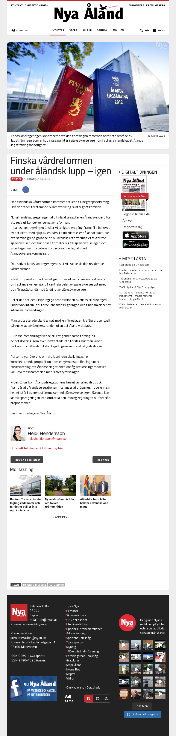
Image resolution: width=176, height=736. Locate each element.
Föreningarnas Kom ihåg (82, 656)
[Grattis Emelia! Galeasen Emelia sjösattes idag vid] (148, 681)
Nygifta (70, 674)
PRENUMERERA (155, 5)
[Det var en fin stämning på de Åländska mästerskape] (124, 645)
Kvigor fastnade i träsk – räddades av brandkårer (140, 306)
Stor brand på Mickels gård (134, 265)
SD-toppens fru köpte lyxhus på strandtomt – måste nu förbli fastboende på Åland (137, 295)
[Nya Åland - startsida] (88, 23)
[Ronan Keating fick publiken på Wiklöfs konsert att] (160, 669)
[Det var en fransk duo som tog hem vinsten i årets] (136, 657)
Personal (72, 610)
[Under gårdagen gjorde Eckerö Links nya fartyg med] (148, 657)
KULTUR (87, 30)
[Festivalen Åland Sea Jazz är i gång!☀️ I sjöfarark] (148, 645)
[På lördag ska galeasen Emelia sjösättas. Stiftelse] (148, 694)
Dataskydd (93, 687)
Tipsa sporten (75, 642)
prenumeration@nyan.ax (28, 637)
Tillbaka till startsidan (26, 460)
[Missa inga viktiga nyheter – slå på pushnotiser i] (160, 657)
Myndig (71, 646)
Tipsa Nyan (102, 460)
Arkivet (127, 220)
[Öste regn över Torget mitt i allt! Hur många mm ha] (160, 681)
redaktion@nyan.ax (43, 619)
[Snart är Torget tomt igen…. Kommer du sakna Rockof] (148, 669)
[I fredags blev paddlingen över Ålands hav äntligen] (136, 645)
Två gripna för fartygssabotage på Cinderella (138, 280)
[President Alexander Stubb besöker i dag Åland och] (124, 657)
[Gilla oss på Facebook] (34, 688)
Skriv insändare (76, 615)
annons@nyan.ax (35, 624)
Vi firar (70, 678)
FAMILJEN (118, 30)
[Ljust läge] (97, 698)
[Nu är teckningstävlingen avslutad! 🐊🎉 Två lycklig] (124, 694)
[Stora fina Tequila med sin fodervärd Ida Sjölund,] (124, 669)
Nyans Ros (73, 669)
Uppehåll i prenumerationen (84, 628)
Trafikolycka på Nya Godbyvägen (137, 287)
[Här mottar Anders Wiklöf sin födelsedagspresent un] (136, 681)
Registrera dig (132, 227)
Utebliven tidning (77, 624)
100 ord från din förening (82, 651)
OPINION (102, 30)
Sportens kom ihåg (78, 637)
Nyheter (16, 179)
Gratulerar (72, 660)
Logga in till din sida (136, 214)
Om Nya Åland (75, 687)
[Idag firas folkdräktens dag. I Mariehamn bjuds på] (136, 669)
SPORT (73, 30)
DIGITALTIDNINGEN (36, 5)
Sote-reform (57, 584)
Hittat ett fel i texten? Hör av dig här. (37, 448)
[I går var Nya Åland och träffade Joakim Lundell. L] (136, 694)
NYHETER (58, 30)
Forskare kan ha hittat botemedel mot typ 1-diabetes (141, 271)
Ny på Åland (74, 665)
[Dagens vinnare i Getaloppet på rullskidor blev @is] (160, 694)
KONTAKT (17, 5)
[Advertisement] (61, 550)
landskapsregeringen (34, 584)
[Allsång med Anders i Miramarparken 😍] (124, 681)
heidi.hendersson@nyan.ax (47, 438)
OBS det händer (76, 619)
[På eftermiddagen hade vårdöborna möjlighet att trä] (160, 645)
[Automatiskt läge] (88, 698)
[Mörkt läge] (106, 698)
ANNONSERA (136, 5)
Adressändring (75, 633)
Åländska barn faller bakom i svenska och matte (94, 503)
